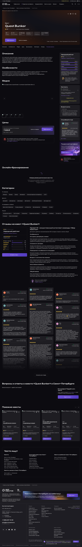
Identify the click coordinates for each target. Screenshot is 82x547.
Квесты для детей (57, 531)
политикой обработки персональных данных (58, 542)
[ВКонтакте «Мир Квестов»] (3, 529)
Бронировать (29, 46)
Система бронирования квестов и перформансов (34, 532)
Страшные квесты (57, 529)
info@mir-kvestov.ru (13, 141)
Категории (36, 46)
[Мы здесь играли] (68, 14)
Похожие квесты (50, 46)
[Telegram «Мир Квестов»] (6, 529)
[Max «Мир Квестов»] (15, 529)
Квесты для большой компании (58, 535)
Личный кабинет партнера (34, 535)
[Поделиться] (75, 14)
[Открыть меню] (78, 4)
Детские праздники (58, 508)
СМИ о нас (43, 515)
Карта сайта (31, 517)
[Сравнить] (70, 14)
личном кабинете (71, 392)
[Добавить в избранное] (73, 14)
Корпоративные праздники (59, 509)
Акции (30, 520)
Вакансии (31, 523)
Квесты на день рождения (59, 532)
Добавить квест (32, 529)
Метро (64, 423)
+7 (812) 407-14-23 (38, 181)
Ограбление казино (9, 423)
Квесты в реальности (33, 509)
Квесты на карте (47, 4)
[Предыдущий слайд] (4, 98)
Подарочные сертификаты (28, 4)
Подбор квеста (17, 4)
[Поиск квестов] (72, 4)
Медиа (18, 46)
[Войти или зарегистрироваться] (75, 4)
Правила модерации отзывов (8, 545)
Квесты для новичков (58, 537)
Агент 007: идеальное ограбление (50, 422)
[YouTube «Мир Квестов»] (9, 529)
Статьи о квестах (44, 516)
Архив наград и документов (34, 522)
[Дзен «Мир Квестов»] (12, 529)
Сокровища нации (29, 423)
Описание (4, 46)
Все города (31, 515)
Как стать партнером (33, 533)
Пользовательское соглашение (22, 545)
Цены (23, 46)
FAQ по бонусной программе (44, 511)
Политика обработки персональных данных (39, 545)
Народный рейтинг (39, 4)
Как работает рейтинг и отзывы (46, 509)
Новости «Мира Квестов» (46, 513)
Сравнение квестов (33, 519)
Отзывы (43, 46)
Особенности (12, 46)
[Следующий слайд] (52, 98)
